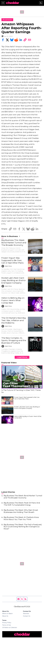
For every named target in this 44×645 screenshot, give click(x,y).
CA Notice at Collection (9, 627)
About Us (5, 616)
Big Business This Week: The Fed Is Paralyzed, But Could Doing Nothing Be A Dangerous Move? (23, 527)
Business (7, 20)
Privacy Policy (6, 622)
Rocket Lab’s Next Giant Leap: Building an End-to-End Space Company (13, 280)
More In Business (10, 236)
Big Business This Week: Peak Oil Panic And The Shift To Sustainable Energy (22, 504)
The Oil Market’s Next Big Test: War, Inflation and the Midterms (13, 320)
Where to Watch (7, 613)
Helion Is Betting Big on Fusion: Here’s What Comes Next (12, 300)
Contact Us (26, 616)
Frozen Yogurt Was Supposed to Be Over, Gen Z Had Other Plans (12, 260)
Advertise (26, 613)
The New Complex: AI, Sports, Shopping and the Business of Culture (13, 340)
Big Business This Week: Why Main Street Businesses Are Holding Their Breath (21, 511)
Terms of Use (6, 625)
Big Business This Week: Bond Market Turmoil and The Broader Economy (13, 242)
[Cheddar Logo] (12, 3)
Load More (22, 357)
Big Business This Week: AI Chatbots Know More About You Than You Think (21, 518)
